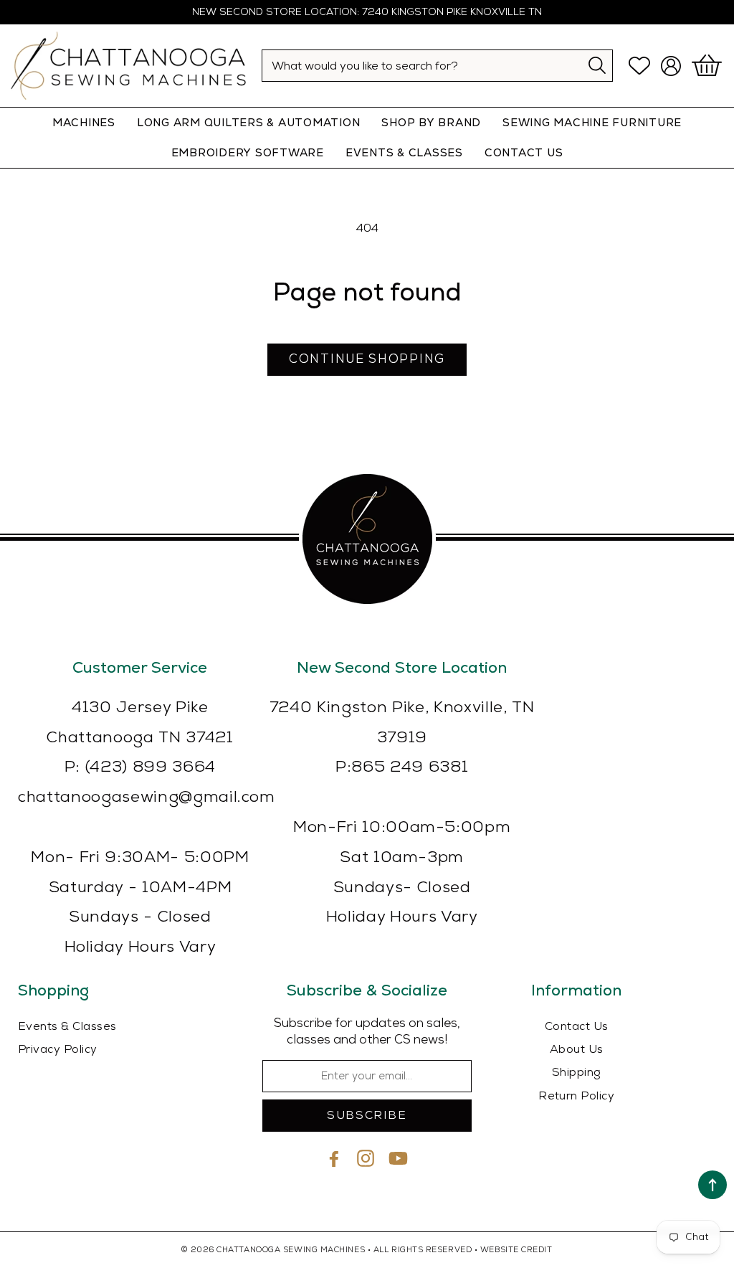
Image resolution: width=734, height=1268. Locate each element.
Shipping (576, 1072)
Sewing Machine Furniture (592, 122)
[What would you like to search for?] (597, 64)
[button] (709, 66)
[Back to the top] (712, 1184)
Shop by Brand (431, 122)
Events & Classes (404, 152)
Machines (83, 122)
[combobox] (437, 65)
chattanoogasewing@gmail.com (146, 797)
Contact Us (577, 1026)
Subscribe (366, 1115)
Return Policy (576, 1096)
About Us (577, 1049)
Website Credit (516, 1249)
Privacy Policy (57, 1049)
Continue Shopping (367, 359)
